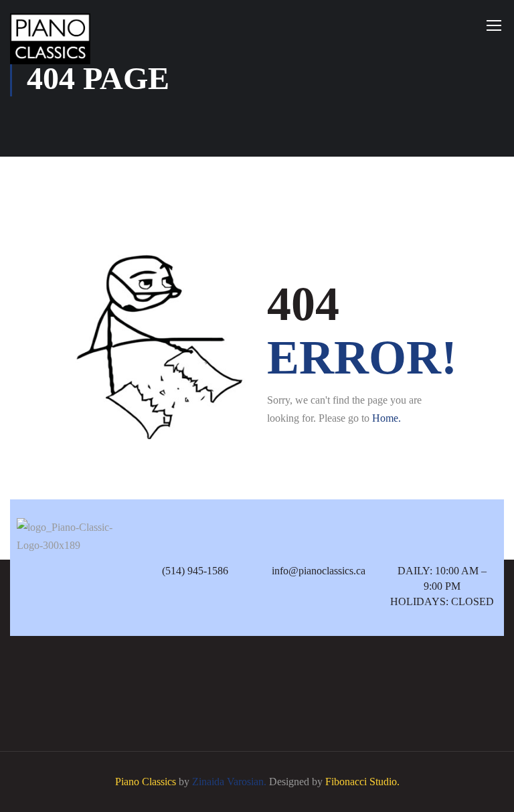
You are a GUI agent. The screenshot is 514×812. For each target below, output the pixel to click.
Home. (386, 418)
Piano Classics (145, 781)
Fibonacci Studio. (362, 781)
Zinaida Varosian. (229, 781)
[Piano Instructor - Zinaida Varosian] (50, 38)
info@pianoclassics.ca (318, 570)
